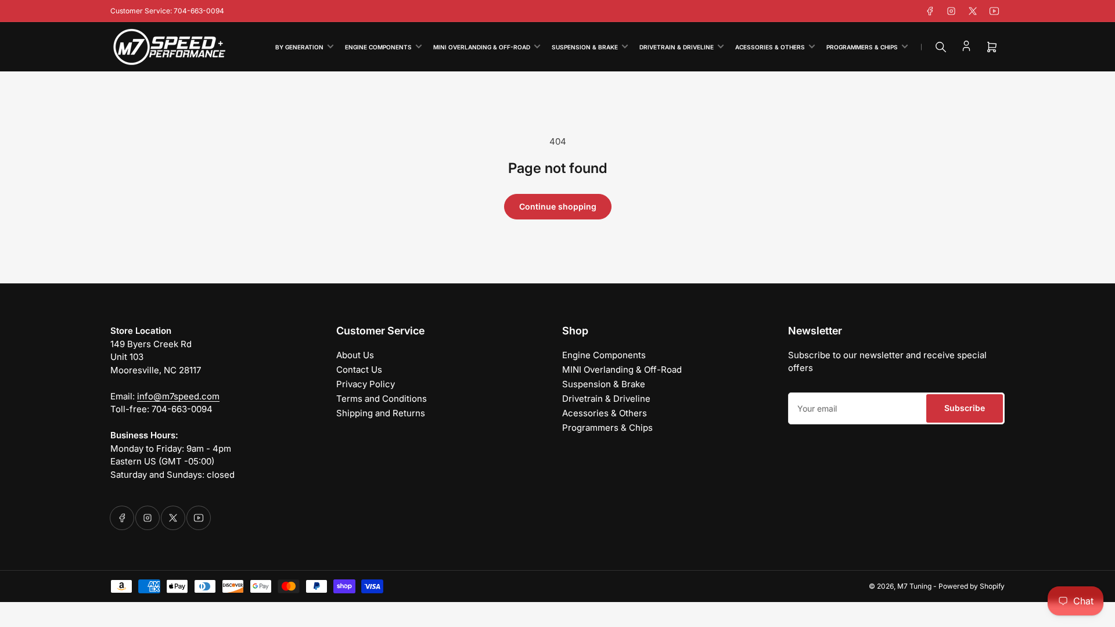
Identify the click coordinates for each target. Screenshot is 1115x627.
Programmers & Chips (862, 47)
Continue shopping (557, 206)
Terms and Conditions (381, 398)
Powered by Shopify (971, 586)
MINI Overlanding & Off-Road (481, 47)
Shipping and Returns (380, 413)
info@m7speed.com (178, 396)
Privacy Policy (365, 384)
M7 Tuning (914, 586)
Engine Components (378, 47)
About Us (355, 355)
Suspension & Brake (585, 47)
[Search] (941, 47)
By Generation (299, 47)
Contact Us (359, 369)
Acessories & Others (770, 47)
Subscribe (964, 408)
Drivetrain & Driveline (676, 47)
